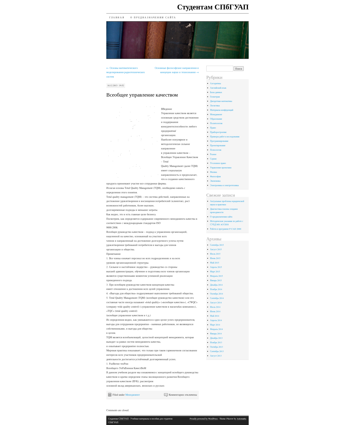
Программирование (219, 140)
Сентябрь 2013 (217, 351)
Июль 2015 (215, 253)
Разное (213, 154)
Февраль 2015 (216, 275)
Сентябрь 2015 (217, 244)
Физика (213, 171)
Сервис (213, 158)
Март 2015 (215, 271)
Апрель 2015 (216, 266)
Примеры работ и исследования (224, 136)
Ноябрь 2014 (216, 289)
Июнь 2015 (215, 258)
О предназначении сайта (153, 17)
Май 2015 (214, 262)
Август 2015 (216, 249)
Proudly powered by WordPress (204, 418)
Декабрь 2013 (216, 337)
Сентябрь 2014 (217, 298)
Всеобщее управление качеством (142, 94)
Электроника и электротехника (224, 185)
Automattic (241, 418)
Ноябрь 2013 (216, 342)
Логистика (215, 105)
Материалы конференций (221, 109)
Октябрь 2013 (216, 346)
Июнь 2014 (215, 311)
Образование (216, 118)
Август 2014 (216, 302)
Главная (116, 17)
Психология (215, 149)
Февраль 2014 (216, 329)
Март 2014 (215, 324)
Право (213, 127)
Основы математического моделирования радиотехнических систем (125, 72)
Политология (216, 123)
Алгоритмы (215, 83)
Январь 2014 (216, 333)
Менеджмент (132, 394)
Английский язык (218, 87)
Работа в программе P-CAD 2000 (225, 228)
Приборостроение (218, 132)
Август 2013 (216, 355)
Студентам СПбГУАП (213, 6)
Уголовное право (218, 163)
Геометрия (215, 96)
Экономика (215, 180)
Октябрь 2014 (216, 293)
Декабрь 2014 (216, 284)
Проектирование (217, 145)
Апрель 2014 (216, 320)
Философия (215, 176)
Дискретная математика (221, 101)
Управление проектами (220, 167)
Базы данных (216, 92)
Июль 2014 (215, 306)
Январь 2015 (216, 280)
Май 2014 (214, 315)
